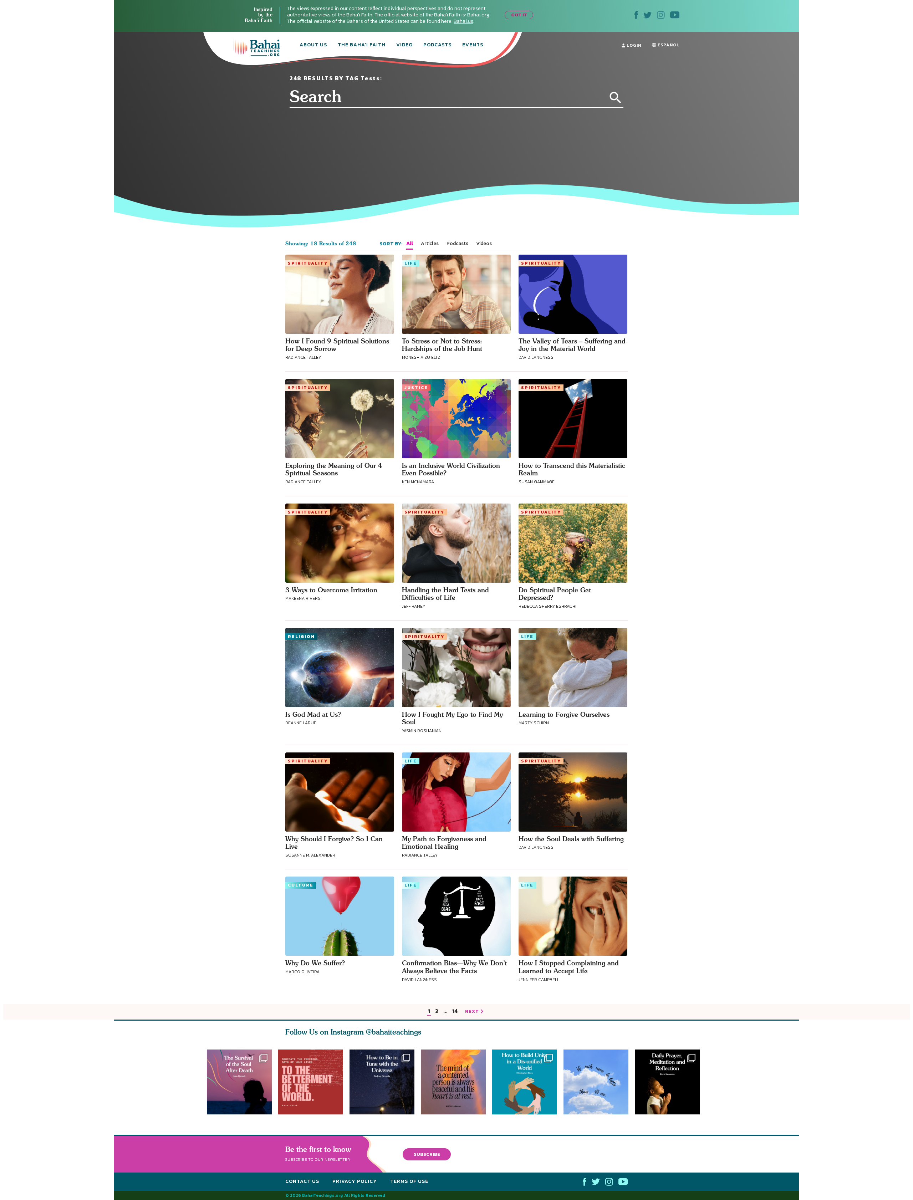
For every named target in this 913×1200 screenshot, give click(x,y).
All (409, 243)
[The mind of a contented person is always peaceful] (456, 1082)
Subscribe (427, 1153)
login (633, 45)
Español (667, 44)
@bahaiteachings (393, 1032)
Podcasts (437, 45)
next (472, 1012)
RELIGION (301, 636)
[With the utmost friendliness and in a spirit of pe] (310, 1082)
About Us (313, 45)
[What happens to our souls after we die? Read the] (239, 1082)
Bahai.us (463, 21)
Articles (430, 243)
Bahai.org (478, 15)
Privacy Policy (354, 1181)
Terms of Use (409, 1181)
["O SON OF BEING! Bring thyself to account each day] (670, 1082)
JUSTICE (416, 387)
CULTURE (300, 885)
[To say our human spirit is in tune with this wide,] (382, 1082)
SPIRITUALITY (308, 263)
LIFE (410, 263)
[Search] (615, 98)
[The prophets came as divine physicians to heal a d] (527, 1082)
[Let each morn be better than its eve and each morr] (599, 1082)
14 (455, 1011)
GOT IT (519, 14)
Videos (484, 243)
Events (472, 45)
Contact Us (302, 1181)
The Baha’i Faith (362, 45)
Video (404, 45)
